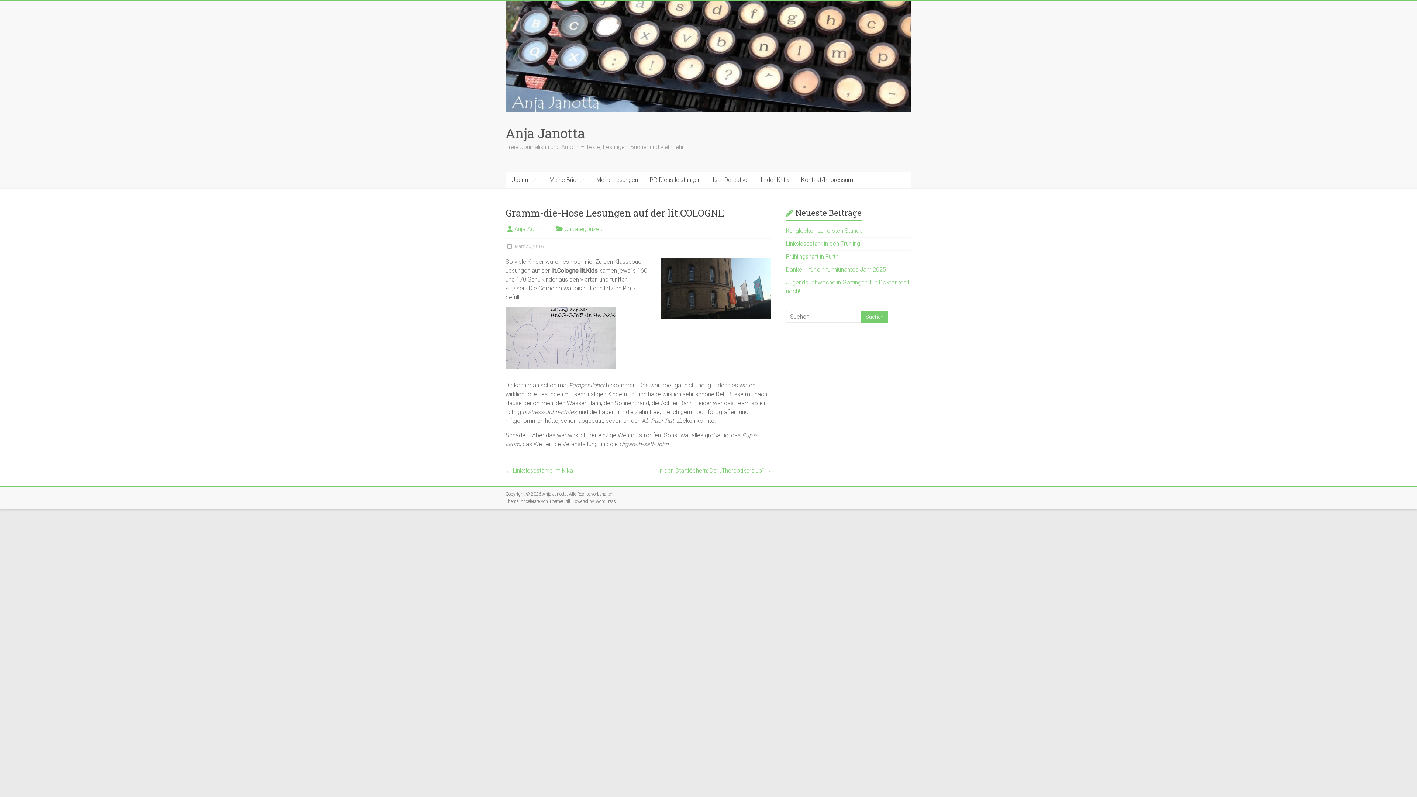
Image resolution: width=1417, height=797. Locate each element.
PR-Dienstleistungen (675, 179)
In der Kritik (775, 179)
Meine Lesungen (617, 179)
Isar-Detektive (731, 179)
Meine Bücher (567, 179)
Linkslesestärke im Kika (539, 470)
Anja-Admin (529, 228)
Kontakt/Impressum (827, 179)
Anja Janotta (545, 133)
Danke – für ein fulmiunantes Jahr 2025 (836, 269)
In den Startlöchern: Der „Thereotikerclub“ (714, 470)
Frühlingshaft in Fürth (812, 256)
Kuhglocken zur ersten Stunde (824, 230)
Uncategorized (584, 228)
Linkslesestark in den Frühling (823, 243)
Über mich (524, 179)
